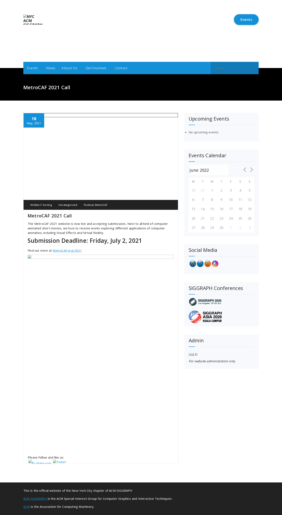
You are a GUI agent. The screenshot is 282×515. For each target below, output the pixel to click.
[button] (254, 68)
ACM (26, 506)
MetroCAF (101, 205)
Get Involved (96, 68)
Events (246, 19)
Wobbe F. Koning (41, 205)
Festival (89, 205)
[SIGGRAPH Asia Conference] (221, 317)
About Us (69, 68)
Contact (121, 68)
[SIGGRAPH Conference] (221, 302)
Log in (193, 354)
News (50, 68)
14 (203, 209)
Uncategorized (67, 205)
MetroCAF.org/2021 (67, 250)
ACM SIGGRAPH (35, 498)
